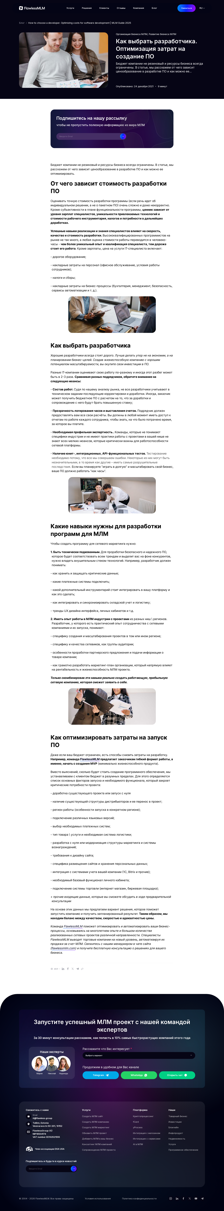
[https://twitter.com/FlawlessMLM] (189, 1198)
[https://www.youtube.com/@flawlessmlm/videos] (196, 1198)
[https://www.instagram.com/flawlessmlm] (170, 1198)
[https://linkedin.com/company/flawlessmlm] (177, 1198)
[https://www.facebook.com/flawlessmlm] (183, 1198)
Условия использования (98, 1198)
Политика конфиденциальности (139, 1198)
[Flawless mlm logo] (32, 8)
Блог (22, 22)
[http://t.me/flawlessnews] (202, 1198)
